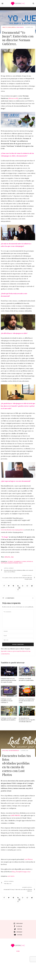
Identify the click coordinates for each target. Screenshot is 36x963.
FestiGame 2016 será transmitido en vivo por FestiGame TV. (6, 700)
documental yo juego (20, 561)
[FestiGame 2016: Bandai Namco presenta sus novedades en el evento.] (27, 691)
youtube (19, 934)
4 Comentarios (9, 598)
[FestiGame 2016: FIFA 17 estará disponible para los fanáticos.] (9, 711)
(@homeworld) (13, 98)
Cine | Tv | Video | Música (9, 27)
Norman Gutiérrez (12, 563)
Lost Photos (28, 859)
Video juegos (20, 27)
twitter (19, 929)
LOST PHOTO (10, 876)
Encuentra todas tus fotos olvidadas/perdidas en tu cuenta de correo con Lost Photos (16, 765)
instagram (19, 923)
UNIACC (21, 563)
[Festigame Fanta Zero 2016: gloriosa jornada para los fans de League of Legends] (9, 671)
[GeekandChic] (18, 3)
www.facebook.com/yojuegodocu (12, 530)
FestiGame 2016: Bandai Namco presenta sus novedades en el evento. (27, 700)
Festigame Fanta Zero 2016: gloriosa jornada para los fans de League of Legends (8, 680)
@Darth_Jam (9, 557)
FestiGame (4, 563)
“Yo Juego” (10, 561)
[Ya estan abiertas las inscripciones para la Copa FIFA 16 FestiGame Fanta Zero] (27, 711)
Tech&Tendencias (13, 750)
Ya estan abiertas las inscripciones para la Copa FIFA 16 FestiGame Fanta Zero (27, 719)
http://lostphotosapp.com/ (21, 871)
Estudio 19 (30, 561)
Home (18, 951)
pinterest (19, 932)
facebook (19, 926)
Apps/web (5, 750)
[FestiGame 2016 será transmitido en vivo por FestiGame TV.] (9, 691)
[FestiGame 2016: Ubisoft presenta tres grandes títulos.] (27, 671)
